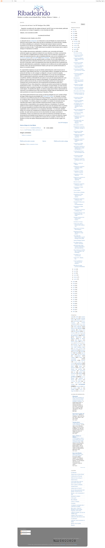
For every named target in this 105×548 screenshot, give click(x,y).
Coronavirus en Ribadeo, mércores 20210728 (79, 88)
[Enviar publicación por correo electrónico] (44, 127)
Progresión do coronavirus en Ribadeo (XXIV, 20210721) (79, 168)
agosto (75, 49)
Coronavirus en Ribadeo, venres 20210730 (79, 66)
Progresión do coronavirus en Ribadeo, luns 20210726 (79, 117)
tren (81, 388)
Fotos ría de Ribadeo (76, 328)
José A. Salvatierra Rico (75, 334)
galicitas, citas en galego (76, 523)
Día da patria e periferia (78, 124)
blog (76, 353)
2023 (74, 35)
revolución (73, 381)
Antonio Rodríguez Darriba (79, 240)
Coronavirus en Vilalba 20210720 (78, 175)
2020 (74, 281)
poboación (73, 375)
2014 (74, 293)
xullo (75, 51)
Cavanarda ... (73, 503)
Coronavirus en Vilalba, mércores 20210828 (78, 85)
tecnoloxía (78, 386)
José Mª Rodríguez (63, 122)
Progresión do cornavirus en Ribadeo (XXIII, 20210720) (79, 178)
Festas (84, 325)
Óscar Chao (80, 391)
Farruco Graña (82, 324)
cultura (73, 357)
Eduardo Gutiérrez (81, 319)
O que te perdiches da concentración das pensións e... (78, 262)
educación (73, 360)
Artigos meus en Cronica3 (76, 488)
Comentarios (24, 533)
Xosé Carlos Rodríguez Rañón (78, 347)
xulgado (80, 389)
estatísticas (79, 363)
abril (75, 273)
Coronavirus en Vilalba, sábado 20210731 (78, 55)
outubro (75, 45)
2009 (74, 303)
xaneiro (75, 279)
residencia (80, 379)
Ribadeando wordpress (75, 496)
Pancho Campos (74, 341)
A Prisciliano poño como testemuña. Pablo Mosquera (79, 121)
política (73, 377)
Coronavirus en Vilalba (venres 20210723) (78, 144)
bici (72, 353)
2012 (74, 297)
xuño (75, 269)
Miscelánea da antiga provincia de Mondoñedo (79, 266)
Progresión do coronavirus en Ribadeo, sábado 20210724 (79, 136)
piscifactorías (33, 40)
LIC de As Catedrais (25, 57)
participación (82, 370)
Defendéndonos (77, 78)
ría (41, 129)
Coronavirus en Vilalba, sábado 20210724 (78, 132)
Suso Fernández (74, 345)
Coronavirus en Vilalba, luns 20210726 (78, 113)
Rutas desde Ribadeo (77, 453)
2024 (74, 33)
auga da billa (75, 351)
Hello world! (75, 414)
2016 (74, 289)
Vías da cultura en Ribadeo (79, 192)
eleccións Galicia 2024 (78, 361)
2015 (74, 291)
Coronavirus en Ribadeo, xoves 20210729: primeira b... (79, 75)
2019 (74, 283)
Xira (82, 345)
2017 (74, 287)
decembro (76, 41)
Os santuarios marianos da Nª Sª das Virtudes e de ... (79, 94)
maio (75, 271)
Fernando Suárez (76, 325)
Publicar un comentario (26, 135)
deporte (80, 357)
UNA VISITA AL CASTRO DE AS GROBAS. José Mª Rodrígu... (79, 251)
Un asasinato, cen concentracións (77, 255)
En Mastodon (73, 472)
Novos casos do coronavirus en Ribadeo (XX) (79, 210)
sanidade (72, 384)
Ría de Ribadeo (45, 57)
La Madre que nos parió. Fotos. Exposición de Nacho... (79, 81)
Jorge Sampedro (80, 332)
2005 (74, 311)
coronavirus (77, 356)
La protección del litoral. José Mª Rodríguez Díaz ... (79, 152)
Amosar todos (82, 467)
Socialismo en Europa (78, 221)
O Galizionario (74, 518)
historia (73, 367)
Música (73, 338)
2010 (74, 301)
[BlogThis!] (48, 128)
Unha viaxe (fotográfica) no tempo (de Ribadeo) (79, 110)
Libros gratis (73, 497)
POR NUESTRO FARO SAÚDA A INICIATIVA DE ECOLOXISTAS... (79, 247)
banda (82, 351)
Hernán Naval (82, 329)
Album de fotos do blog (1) (76, 478)
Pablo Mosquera (78, 340)
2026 (74, 29)
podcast (80, 375)
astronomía (83, 350)
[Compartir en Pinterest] (52, 128)
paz (74, 372)
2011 (74, 299)
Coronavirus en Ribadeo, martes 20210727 (79, 101)
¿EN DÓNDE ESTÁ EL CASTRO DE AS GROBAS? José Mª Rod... (79, 105)
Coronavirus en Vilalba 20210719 (78, 188)
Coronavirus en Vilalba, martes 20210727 (78, 98)
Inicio (44, 141)
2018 (74, 285)
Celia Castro (75, 318)
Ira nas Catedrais (77, 190)
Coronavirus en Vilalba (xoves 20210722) (78, 156)
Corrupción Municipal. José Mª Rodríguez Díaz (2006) (79, 214)
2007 (74, 307)
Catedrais (83, 316)
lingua (80, 367)
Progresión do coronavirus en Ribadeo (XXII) (79, 184)
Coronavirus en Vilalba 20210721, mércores (78, 171)
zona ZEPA (35, 57)
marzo (75, 275)
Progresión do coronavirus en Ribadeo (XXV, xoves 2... (79, 160)
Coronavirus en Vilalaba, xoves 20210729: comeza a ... (79, 70)
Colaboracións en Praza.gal (76, 476)
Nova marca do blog (78, 52)
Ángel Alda (73, 391)
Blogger (75, 544)
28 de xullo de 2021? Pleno (79, 90)
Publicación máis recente (27, 141)
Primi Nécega (78, 343)
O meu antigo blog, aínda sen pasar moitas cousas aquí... (77, 482)
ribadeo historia (74, 479)
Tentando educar (76, 422)
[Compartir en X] (49, 128)
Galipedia (73, 329)
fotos (72, 366)
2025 (74, 31)
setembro (76, 47)
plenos (80, 373)
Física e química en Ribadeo (76, 484)
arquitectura (74, 350)
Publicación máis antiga (61, 141)
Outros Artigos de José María (28, 125)
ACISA (77, 316)
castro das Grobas (81, 354)
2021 (74, 39)
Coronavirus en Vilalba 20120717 (78, 207)
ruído (79, 381)
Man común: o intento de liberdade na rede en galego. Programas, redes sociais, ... (76, 509)
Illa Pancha (77, 331)
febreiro (75, 277)
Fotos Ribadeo (78, 326)
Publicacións (24, 531)
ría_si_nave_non (78, 382)
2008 (74, 305)
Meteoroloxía (78, 337)
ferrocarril (73, 364)
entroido (72, 363)
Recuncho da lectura (77, 344)
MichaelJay (63, 544)
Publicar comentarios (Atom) (32, 144)
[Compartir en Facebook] (51, 128)
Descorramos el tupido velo (78, 413)
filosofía (80, 364)
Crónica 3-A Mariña (75, 501)
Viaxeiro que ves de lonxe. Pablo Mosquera (79, 229)
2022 (74, 37)
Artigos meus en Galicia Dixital (77, 474)
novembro (76, 43)
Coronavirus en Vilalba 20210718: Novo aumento (78, 195)
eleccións (83, 360)
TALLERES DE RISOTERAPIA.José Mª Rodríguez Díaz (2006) (79, 237)
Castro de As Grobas (48, 96)
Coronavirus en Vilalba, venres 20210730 (78, 63)
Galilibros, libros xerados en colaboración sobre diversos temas (78, 516)
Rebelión (73, 525)
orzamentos (73, 370)
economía (73, 359)
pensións (80, 372)
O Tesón (82, 338)
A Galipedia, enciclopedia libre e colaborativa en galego (77, 506)
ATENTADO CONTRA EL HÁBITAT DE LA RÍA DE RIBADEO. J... (79, 148)
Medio (33, 129)
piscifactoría (38, 129)
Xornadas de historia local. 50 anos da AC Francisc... (79, 218)
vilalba (73, 389)
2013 (74, 295)
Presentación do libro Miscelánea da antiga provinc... (78, 233)
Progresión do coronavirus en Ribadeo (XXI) (79, 199)
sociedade (81, 384)
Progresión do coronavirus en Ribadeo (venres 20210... (79, 140)
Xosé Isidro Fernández (78, 348)
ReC (84, 343)
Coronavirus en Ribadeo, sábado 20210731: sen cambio (79, 59)
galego (80, 366)
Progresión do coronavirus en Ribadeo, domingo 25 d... (79, 128)
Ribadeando (75, 396)
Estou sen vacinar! (77, 181)
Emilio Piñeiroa (76, 321)
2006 (74, 309)
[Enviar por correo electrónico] (47, 128)
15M (72, 316)
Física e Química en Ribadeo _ (77, 436)
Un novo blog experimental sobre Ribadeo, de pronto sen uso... (78, 490)
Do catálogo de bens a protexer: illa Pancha (78, 243)
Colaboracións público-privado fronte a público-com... (79, 225)
